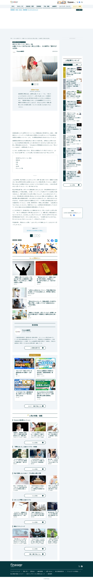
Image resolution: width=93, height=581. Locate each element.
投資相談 (39, 6)
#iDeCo (20, 9)
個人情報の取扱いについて (16, 573)
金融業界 (54, 6)
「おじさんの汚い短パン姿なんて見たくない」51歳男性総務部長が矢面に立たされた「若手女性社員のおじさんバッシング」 (73, 163)
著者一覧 (25, 571)
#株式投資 (25, 9)
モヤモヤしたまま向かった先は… (35, 230)
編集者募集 (40, 571)
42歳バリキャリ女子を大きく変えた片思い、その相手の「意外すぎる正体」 (36, 38)
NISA (13, 6)
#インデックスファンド (33, 9)
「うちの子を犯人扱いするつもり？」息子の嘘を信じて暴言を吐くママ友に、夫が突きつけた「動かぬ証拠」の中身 (73, 139)
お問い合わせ (49, 571)
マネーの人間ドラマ (17, 38)
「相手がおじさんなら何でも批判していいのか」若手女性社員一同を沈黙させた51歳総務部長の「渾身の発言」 (73, 127)
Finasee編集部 (20, 51)
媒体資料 (50, 573)
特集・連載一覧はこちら (35, 554)
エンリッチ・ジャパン (65, 6)
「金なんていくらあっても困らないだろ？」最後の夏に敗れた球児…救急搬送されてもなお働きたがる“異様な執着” (73, 116)
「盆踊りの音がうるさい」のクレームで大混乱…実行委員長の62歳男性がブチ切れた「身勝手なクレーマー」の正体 (73, 104)
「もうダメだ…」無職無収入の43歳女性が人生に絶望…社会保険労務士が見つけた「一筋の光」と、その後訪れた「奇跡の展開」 (73, 83)
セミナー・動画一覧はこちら (35, 406)
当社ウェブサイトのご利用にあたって (35, 573)
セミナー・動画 (77, 6)
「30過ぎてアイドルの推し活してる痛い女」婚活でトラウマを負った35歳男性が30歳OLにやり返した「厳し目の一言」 (73, 151)
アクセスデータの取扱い (73, 571)
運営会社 (32, 571)
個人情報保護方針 (59, 571)
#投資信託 (12, 9)
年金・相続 (46, 6)
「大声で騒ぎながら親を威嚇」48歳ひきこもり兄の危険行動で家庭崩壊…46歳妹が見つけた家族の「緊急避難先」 (73, 175)
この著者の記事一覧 (35, 347)
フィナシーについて (15, 571)
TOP (11, 38)
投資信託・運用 (30, 6)
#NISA (16, 9)
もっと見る (35, 442)
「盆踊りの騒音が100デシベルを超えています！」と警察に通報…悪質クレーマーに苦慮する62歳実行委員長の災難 (73, 71)
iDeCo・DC (20, 6)
